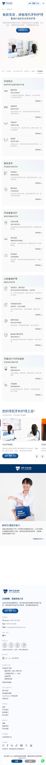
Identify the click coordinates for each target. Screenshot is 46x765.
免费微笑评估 (37, 539)
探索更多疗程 (23, 30)
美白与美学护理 (18, 71)
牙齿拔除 (40, 71)
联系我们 (5, 712)
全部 (3, 71)
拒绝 (30, 761)
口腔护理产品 (7, 737)
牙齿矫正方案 (7, 668)
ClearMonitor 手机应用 (10, 696)
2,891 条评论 (15, 658)
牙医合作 (5, 698)
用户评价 (5, 690)
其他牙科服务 (7, 682)
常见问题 (5, 729)
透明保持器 (8, 679)
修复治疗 (27, 71)
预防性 (33, 71)
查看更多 (38, 101)
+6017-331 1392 (15, 620)
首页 (3, 9)
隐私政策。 (23, 758)
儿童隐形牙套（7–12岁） (13, 673)
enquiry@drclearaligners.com (16, 627)
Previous (37, 456)
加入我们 (5, 715)
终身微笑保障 (7, 693)
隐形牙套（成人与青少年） (13, 671)
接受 (16, 761)
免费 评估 (33, 3)
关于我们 (5, 710)
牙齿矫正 (9, 71)
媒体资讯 (5, 726)
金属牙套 (7, 676)
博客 (3, 723)
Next (42, 456)
